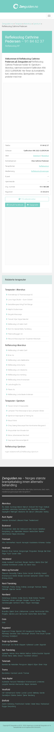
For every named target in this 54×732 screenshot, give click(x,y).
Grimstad (12, 520)
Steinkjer (5, 589)
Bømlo (38, 562)
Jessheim (5, 509)
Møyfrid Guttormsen (15, 309)
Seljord (30, 664)
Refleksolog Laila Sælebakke (18, 360)
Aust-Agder (7, 517)
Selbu (15, 656)
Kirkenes (41, 542)
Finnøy (12, 631)
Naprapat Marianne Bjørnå (17, 440)
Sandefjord (6, 695)
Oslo (4, 619)
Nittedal (42, 509)
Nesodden (35, 509)
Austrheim (18, 562)
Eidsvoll (32, 507)
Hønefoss (41, 529)
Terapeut (18, 24)
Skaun (20, 656)
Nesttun (32, 562)
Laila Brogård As (14, 385)
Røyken (41, 531)
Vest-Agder (7, 678)
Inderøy (23, 587)
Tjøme (25, 695)
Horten (18, 693)
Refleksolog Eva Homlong (16, 375)
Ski (27, 512)
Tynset (14, 554)
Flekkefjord (21, 682)
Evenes (35, 598)
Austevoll (10, 562)
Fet (37, 507)
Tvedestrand (33, 520)
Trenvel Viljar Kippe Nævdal (17, 319)
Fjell (46, 562)
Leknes (12, 600)
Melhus (28, 653)
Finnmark (6, 539)
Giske (25, 573)
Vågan (28, 603)
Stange (40, 551)
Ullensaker (39, 512)
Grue (10, 551)
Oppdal (47, 653)
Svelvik (19, 695)
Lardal (23, 693)
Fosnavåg (12, 573)
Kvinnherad (13, 565)
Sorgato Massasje (14, 314)
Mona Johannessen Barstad (18, 435)
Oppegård (6, 512)
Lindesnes (40, 682)
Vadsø (48, 542)
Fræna (19, 573)
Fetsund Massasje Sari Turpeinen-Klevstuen (23, 339)
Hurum (34, 529)
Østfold (5, 700)
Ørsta (10, 578)
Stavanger (25, 634)
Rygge (4, 706)
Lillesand (20, 520)
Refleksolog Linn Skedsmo (17, 370)
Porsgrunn (23, 664)
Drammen (8, 529)
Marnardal (19, 684)
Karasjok (25, 542)
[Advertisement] (27, 111)
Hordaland (6, 559)
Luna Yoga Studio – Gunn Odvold (19, 300)
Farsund (13, 682)
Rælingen (14, 512)
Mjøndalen (18, 531)
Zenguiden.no (7, 24)
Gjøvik (11, 611)
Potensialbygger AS (15, 334)
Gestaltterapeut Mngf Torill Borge (19, 304)
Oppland (6, 608)
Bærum (25, 507)
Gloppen (22, 645)
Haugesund (29, 631)
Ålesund (5, 573)
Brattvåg (37, 573)
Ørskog (4, 578)
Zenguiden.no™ (45, 725)
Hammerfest (10, 542)
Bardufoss (6, 673)
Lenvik (20, 673)
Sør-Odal (47, 551)
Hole (30, 529)
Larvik (29, 693)
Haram (30, 573)
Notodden (14, 664)
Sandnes (13, 634)
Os (25, 565)
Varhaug (5, 636)
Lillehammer (23, 611)
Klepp (44, 631)
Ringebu (5, 614)
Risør (26, 520)
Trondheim (27, 656)
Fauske (42, 598)
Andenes (14, 598)
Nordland (6, 594)
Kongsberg (6, 531)
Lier (12, 531)
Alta (3, 542)
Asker (7, 507)
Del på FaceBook (16, 205)
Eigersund (6, 631)
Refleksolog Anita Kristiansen (18, 380)
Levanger (30, 587)
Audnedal (5, 682)
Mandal (12, 684)
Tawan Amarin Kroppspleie (17, 406)
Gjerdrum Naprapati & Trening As (20, 416)
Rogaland (6, 628)
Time (37, 634)
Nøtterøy (36, 693)
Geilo (14, 529)
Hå (23, 631)
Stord (29, 565)
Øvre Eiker (21, 534)
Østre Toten (42, 614)
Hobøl (33, 704)
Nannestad (22, 509)
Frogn (41, 507)
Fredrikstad (19, 704)
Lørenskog (14, 509)
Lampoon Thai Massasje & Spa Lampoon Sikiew (25, 411)
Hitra (17, 653)
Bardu (25, 598)
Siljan (36, 664)
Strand (32, 634)
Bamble (5, 664)
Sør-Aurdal (23, 614)
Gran (16, 611)
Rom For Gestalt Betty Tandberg (19, 329)
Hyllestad (29, 645)
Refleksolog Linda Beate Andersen (20, 394)
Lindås (20, 565)
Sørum (31, 512)
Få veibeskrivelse (28, 199)
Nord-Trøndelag (9, 583)
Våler (19, 554)
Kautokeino (33, 542)
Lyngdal (5, 684)
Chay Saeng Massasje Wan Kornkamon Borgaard (26, 425)
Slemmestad (6, 534)
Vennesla (33, 684)
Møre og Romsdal (10, 570)
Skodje (20, 576)
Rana (38, 600)
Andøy (20, 598)
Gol (18, 529)
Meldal (22, 653)
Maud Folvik (12, 421)
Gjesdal (19, 631)
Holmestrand (10, 693)
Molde (14, 576)
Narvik (32, 600)
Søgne (27, 684)
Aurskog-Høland (16, 507)
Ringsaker (33, 551)
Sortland (16, 603)
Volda (47, 576)
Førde (16, 645)
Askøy (4, 562)
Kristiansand (31, 682)
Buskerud (6, 525)
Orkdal (4, 656)
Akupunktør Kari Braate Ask (18, 430)
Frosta (12, 587)
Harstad (14, 673)
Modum (26, 531)
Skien (41, 664)
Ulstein (41, 576)
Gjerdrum (37, 24)
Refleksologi (44, 166)
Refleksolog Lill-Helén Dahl (17, 324)
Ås (3, 507)
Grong (18, 587)
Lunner (31, 611)
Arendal (5, 520)
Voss (34, 565)
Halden (27, 704)
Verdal (18, 589)
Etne (42, 562)
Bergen (25, 562)
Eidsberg (10, 704)
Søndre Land (13, 614)
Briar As (10, 355)
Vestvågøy (35, 603)
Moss (38, 704)
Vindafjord (13, 636)
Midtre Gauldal (37, 653)
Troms (5, 669)
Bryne (42, 634)
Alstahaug (6, 598)
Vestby (46, 512)
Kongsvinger (23, 551)
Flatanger (5, 587)
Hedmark (6, 548)
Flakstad (5, 600)
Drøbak (46, 507)
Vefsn (22, 603)
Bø (9, 664)
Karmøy (38, 631)
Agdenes (5, 653)
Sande (42, 693)
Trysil (9, 554)
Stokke (13, 695)
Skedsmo (21, 512)
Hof (3, 693)
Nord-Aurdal (39, 611)
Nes (29, 509)
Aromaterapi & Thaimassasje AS (20, 295)
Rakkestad (45, 704)
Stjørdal (12, 589)
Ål (3, 529)
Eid (12, 645)
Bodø (30, 598)
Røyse (14, 534)
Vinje (45, 664)
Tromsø (26, 673)
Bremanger (6, 645)
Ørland (34, 656)
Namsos (38, 587)
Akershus (27, 24)
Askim (4, 704)
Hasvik (18, 542)
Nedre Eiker (33, 531)
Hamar (15, 551)
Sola (18, 634)
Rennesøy (5, 634)
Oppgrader (33, 205)
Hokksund (24, 529)
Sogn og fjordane (10, 641)
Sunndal (26, 576)
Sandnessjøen (7, 603)
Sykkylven (34, 576)
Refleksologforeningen (40, 171)
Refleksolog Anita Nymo (16, 365)
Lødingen (19, 600)
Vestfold (6, 689)
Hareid (44, 573)
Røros (10, 656)
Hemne (11, 653)
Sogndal (43, 645)
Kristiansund (7, 576)
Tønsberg (31, 695)
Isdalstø (5, 565)
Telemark (6, 661)
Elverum (5, 551)
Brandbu (5, 611)
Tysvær (48, 634)
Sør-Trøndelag (8, 650)
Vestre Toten (32, 614)
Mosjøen (26, 600)
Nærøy (44, 587)
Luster (36, 645)
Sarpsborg (11, 706)
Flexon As (11, 389)
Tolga (4, 554)
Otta (46, 611)
